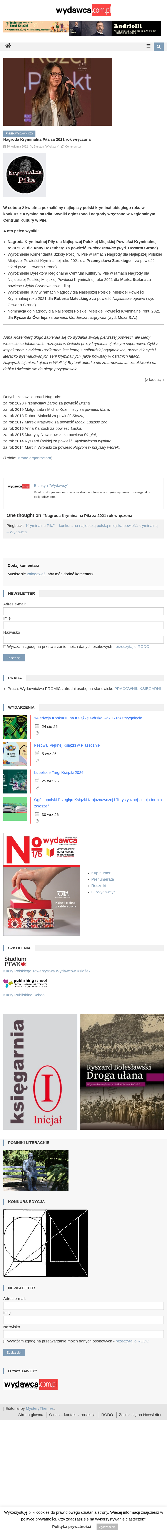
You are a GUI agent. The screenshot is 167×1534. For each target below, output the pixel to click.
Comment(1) (73, 146)
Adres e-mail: (14, 604)
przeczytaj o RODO (132, 646)
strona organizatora (34, 458)
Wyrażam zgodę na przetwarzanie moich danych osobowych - (77, 646)
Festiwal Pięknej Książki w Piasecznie (67, 745)
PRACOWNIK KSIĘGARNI (137, 688)
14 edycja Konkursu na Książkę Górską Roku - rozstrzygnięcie (88, 718)
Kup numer (100, 873)
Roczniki (99, 885)
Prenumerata (103, 879)
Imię (7, 618)
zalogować (36, 574)
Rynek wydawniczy (19, 133)
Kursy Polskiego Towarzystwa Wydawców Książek (46, 971)
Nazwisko (11, 632)
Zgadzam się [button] (107, 1527)
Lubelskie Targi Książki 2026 (59, 772)
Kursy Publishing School (24, 995)
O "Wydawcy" (103, 892)
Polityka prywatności (71, 1526)
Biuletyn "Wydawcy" (46, 146)
